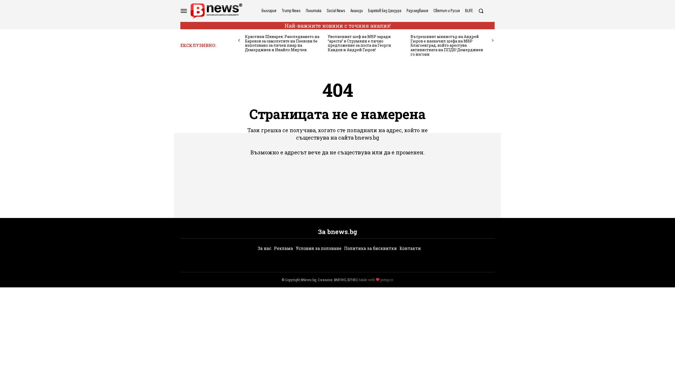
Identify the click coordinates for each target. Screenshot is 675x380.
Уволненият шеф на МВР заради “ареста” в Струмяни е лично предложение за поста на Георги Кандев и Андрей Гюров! (359, 43)
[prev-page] (239, 40)
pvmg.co (386, 279)
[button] (481, 11)
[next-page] (492, 40)
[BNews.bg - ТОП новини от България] (216, 11)
